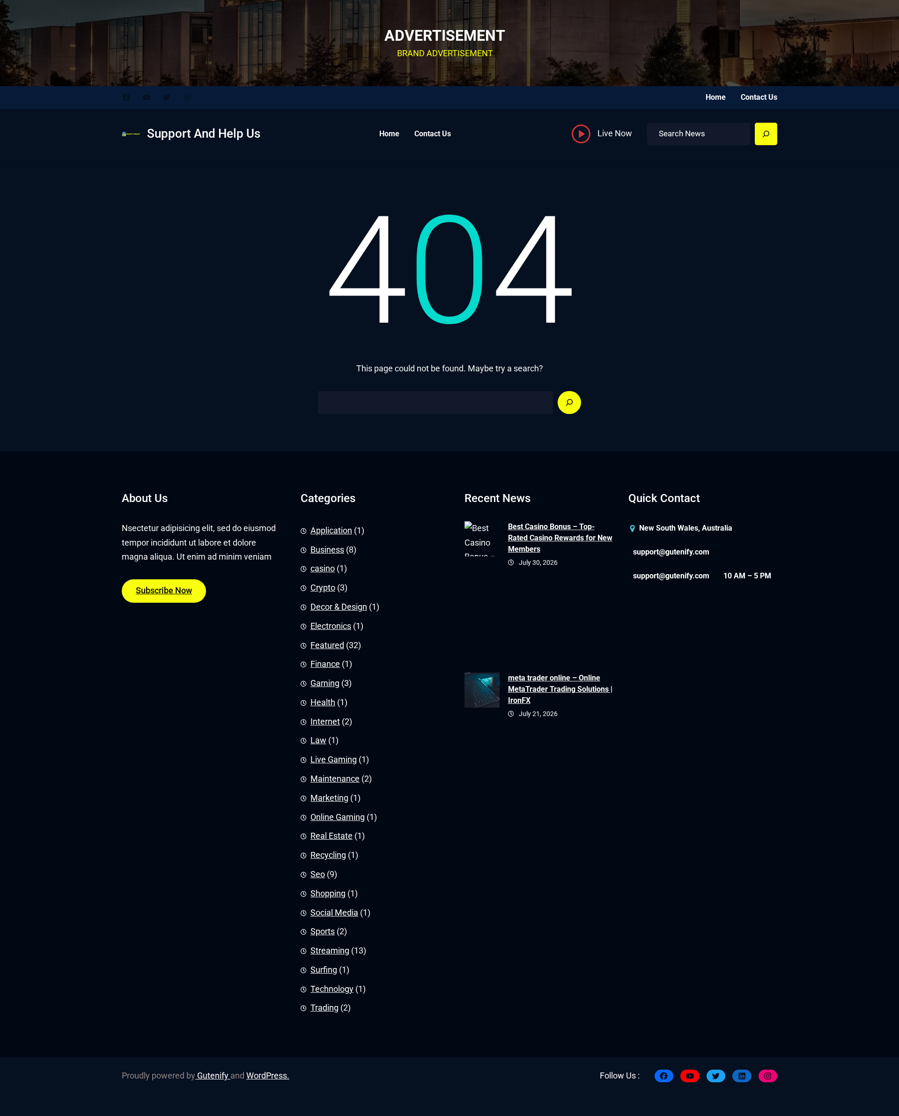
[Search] (766, 134)
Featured (327, 645)
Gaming (324, 683)
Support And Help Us (203, 133)
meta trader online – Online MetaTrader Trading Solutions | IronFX (560, 689)
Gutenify (212, 1075)
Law (318, 740)
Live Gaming (333, 759)
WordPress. (267, 1075)
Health (322, 702)
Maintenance (335, 778)
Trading (324, 1008)
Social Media (334, 912)
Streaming (329, 950)
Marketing (329, 798)
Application (331, 530)
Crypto (322, 587)
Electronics (330, 626)
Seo (317, 874)
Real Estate (331, 836)
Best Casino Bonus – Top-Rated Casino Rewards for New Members (560, 538)
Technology (332, 989)
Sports (322, 931)
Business (327, 549)
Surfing (323, 970)
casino (322, 568)
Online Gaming (337, 817)
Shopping (328, 893)
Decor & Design (338, 607)
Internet (325, 721)
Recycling (328, 855)
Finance (325, 664)
